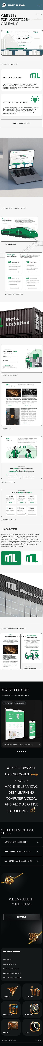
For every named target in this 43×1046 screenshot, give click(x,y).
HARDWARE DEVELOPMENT (12, 973)
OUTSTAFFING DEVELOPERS (12, 978)
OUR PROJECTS (8, 960)
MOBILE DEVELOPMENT (11, 969)
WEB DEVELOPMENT (9, 964)
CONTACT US (21, 917)
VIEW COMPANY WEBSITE (21, 123)
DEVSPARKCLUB (11, 951)
